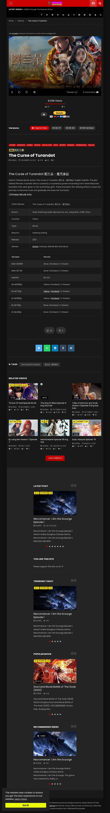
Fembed (55, 291)
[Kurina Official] (55, 3)
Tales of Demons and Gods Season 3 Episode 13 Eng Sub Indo (85, 405)
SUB (25, 385)
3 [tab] (52, 546)
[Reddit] (79, 14)
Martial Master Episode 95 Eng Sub (54, 440)
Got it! (26, 805)
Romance (70, 145)
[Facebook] (41, 14)
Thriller (91, 145)
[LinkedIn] (52, 14)
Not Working (15, 33)
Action (35, 246)
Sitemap (51, 806)
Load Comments (55, 458)
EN (11, 421)
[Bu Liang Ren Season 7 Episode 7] (23, 428)
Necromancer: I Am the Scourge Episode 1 (53, 520)
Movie (56, 145)
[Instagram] (73, 14)
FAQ (51, 33)
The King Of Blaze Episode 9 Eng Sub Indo (53, 404)
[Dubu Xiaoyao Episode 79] (86, 428)
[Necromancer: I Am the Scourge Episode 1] (55, 503)
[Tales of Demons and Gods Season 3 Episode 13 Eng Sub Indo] (86, 391)
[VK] (63, 14)
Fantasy (37, 145)
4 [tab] (55, 546)
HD (46, 421)
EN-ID (12, 385)
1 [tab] (47, 546)
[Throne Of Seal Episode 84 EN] (23, 391)
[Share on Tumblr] (63, 348)
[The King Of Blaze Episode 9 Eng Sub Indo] (55, 391)
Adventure (21, 145)
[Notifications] (90, 14)
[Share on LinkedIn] (55, 348)
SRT (15, 421)
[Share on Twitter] (39, 348)
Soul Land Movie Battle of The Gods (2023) (55, 688)
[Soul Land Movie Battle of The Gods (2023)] (55, 671)
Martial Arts (47, 145)
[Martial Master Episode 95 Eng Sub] (55, 428)
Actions (21, 21)
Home (11, 21)
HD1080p (19, 385)
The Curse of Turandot (30, 364)
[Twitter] (47, 14)
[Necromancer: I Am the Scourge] (55, 744)
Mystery (62, 145)
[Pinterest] (57, 14)
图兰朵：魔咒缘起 (51, 364)
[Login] (95, 14)
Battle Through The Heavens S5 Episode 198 (39, 9)
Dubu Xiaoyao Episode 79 (84, 439)
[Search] (100, 3)
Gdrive (47, 291)
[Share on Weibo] (71, 348)
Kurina (14, 160)
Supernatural (81, 145)
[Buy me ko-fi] (84, 14)
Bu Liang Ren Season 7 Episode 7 (23, 440)
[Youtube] (68, 14)
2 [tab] (49, 546)
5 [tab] (57, 546)
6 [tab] (60, 546)
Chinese (29, 145)
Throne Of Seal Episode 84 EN (22, 403)
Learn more (21, 799)
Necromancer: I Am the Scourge (53, 759)
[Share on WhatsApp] (47, 348)
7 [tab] (63, 546)
